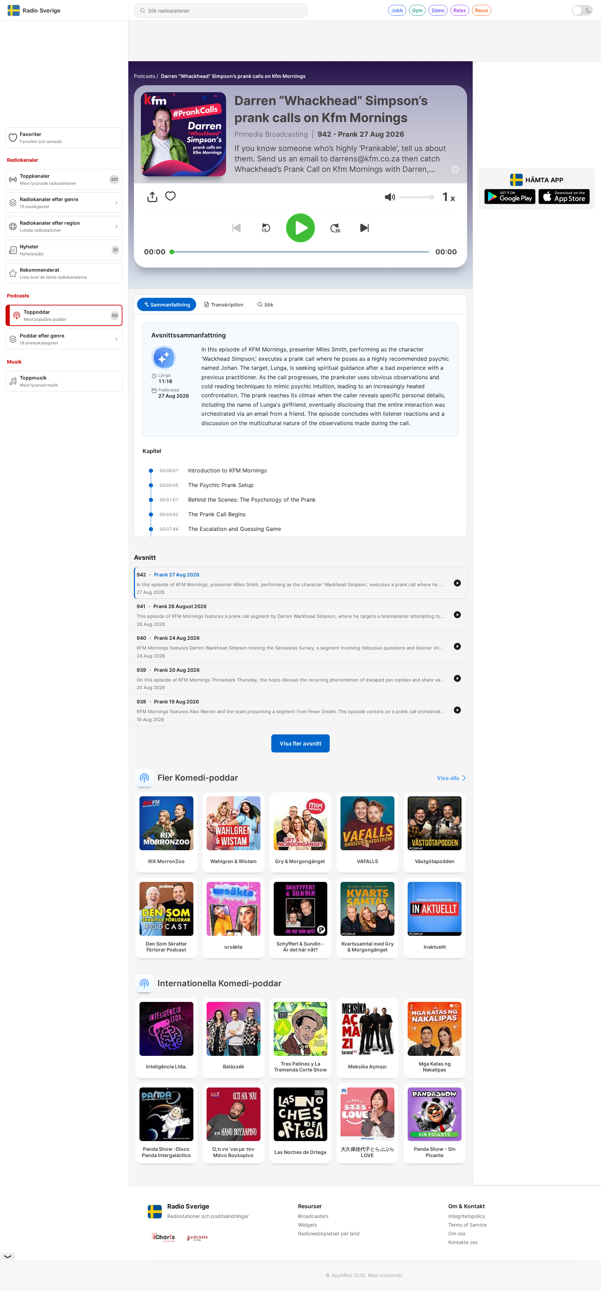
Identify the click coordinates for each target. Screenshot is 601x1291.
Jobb (397, 10)
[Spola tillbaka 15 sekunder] (265, 228)
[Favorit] (170, 197)
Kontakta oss (463, 1242)
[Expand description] (455, 169)
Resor (481, 10)
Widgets (307, 1225)
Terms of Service (467, 1225)
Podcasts (144, 76)
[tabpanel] (300, 425)
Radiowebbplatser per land (329, 1233)
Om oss (456, 1233)
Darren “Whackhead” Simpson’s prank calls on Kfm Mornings (233, 76)
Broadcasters (313, 1216)
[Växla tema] (582, 10)
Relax (460, 10)
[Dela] (152, 197)
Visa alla (448, 777)
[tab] (166, 304)
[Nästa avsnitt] (363, 228)
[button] (390, 197)
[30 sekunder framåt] (335, 228)
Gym (417, 10)
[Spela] (300, 227)
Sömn (438, 10)
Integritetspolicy (466, 1216)
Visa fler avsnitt (300, 743)
